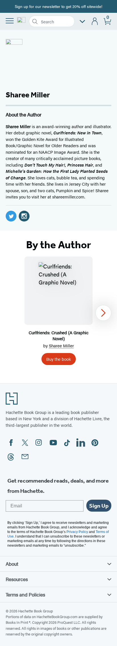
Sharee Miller (61, 345)
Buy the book (58, 359)
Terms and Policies (25, 594)
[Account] (95, 21)
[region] (58, 313)
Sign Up (98, 505)
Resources (17, 579)
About (12, 563)
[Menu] (10, 20)
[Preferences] (82, 21)
